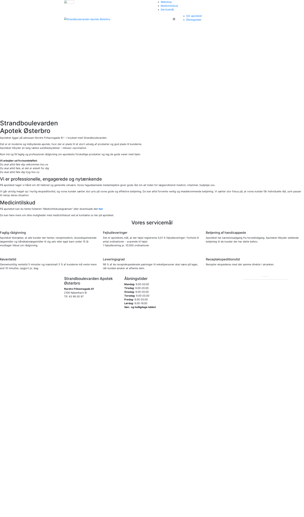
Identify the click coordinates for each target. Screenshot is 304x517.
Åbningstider (193, 19)
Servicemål (167, 9)
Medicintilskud (169, 5)
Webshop (166, 1)
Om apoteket (194, 15)
